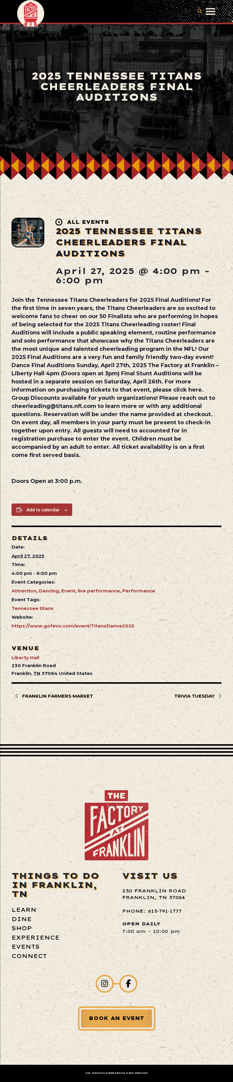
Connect (29, 956)
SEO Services (138, 1073)
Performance (138, 591)
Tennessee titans (33, 608)
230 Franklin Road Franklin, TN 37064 (154, 894)
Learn (24, 909)
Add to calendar (42, 510)
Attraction (24, 591)
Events (26, 946)
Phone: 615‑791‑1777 (152, 911)
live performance (99, 591)
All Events (88, 222)
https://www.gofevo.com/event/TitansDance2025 (73, 626)
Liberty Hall (25, 657)
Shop (22, 928)
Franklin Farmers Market (57, 696)
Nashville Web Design (108, 1073)
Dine (22, 919)
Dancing (49, 591)
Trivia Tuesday (195, 696)
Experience (35, 937)
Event (68, 591)
